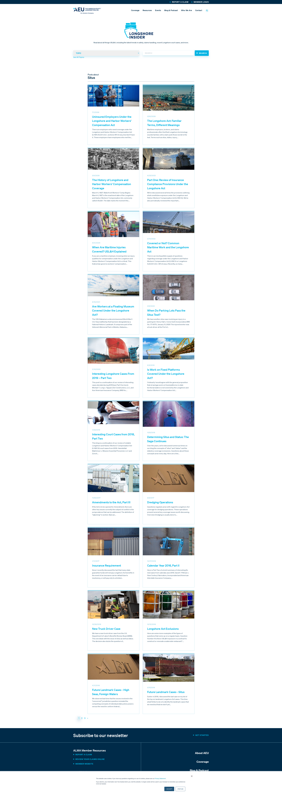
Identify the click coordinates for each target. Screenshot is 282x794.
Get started (202, 735)
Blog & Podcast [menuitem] (171, 10)
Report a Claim (83, 754)
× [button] (191, 775)
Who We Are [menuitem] (186, 10)
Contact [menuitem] (198, 10)
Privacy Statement (160, 778)
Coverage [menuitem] (135, 10)
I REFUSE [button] (180, 789)
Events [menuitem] (158, 10)
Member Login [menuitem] (201, 2)
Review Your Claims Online (90, 759)
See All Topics (78, 57)
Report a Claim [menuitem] (180, 2)
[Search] (202, 53)
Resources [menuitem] (147, 10)
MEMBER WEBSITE (84, 764)
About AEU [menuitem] (202, 753)
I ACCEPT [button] (169, 789)
